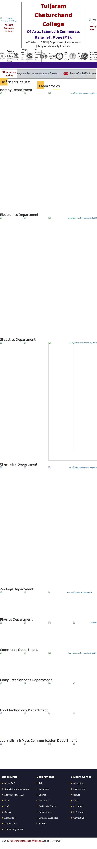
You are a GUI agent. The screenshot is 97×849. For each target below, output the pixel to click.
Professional (45, 812)
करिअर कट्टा (78, 806)
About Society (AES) (14, 795)
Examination (79, 789)
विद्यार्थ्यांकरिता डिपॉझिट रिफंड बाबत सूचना (80, 74)
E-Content (78, 812)
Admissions (10, 818)
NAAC (7, 800)
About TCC (9, 783)
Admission (78, 783)
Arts (41, 783)
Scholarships (10, 823)
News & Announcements (16, 789)
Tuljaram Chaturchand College (25, 841)
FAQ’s (76, 800)
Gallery (7, 812)
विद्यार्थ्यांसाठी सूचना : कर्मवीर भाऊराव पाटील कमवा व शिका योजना (27, 74)
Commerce (44, 789)
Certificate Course (48, 806)
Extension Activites (48, 818)
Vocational (44, 800)
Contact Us (78, 818)
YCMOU (42, 823)
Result (76, 795)
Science (42, 795)
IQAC (6, 806)
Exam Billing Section (14, 829)
